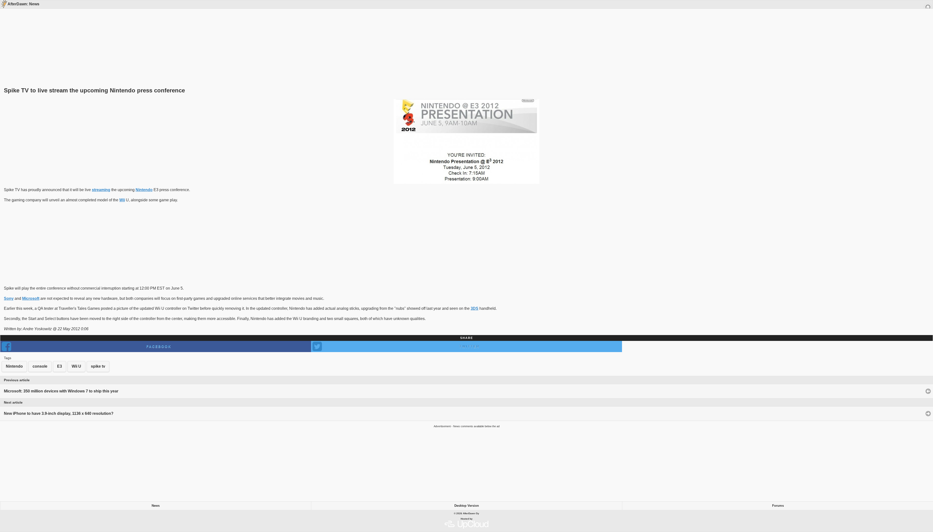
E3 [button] (59, 366)
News (156, 505)
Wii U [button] (76, 366)
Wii (122, 200)
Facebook (158, 346)
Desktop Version (466, 505)
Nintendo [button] (14, 366)
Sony (9, 298)
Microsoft (30, 298)
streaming (101, 190)
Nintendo (144, 190)
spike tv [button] (98, 366)
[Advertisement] (464, 39)
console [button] (40, 366)
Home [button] (928, 7)
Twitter (469, 346)
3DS (474, 308)
